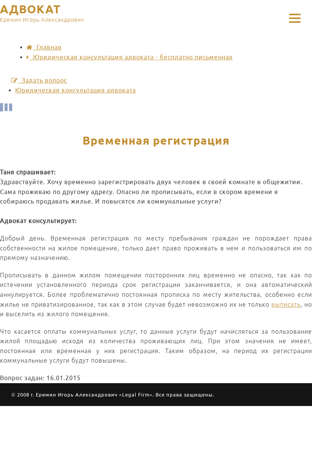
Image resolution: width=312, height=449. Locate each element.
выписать (286, 304)
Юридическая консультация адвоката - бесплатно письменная (131, 57)
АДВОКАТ (42, 13)
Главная (47, 47)
